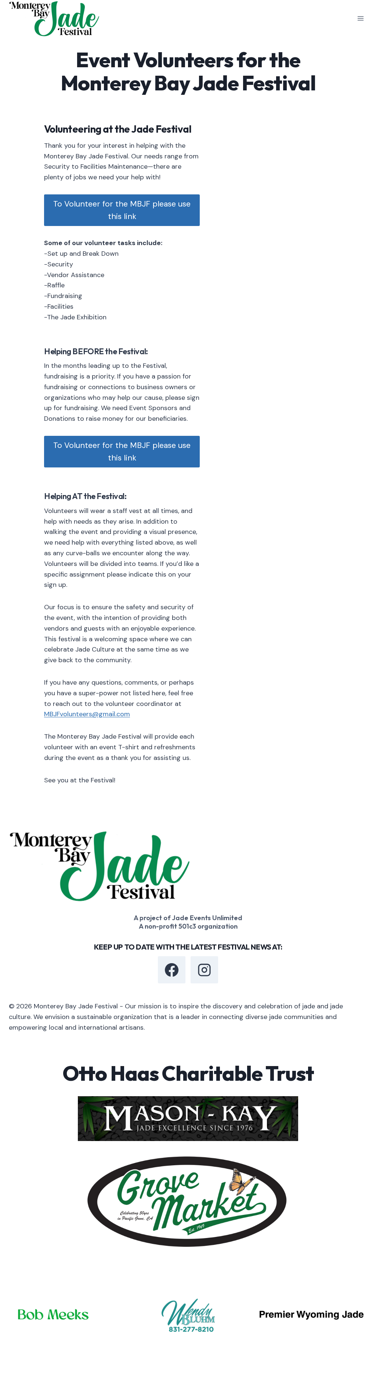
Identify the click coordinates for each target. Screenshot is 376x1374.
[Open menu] (360, 18)
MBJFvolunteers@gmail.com (87, 714)
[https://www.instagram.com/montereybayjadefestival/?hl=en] (204, 969)
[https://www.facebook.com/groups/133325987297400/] (171, 969)
